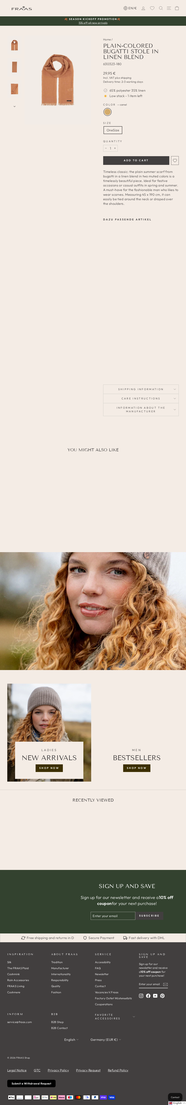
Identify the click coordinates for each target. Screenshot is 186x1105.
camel (107, 112)
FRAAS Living (15, 986)
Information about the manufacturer (141, 409)
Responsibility (60, 980)
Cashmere (13, 992)
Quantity (113, 141)
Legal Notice (17, 1070)
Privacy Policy (58, 1070)
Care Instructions (141, 398)
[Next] (14, 105)
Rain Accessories (18, 980)
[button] (177, 1103)
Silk (9, 962)
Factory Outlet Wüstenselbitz (113, 998)
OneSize (113, 130)
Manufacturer (60, 968)
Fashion (56, 992)
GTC (37, 1070)
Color (115, 104)
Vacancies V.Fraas (106, 992)
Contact (100, 986)
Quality (55, 986)
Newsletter (102, 974)
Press (98, 980)
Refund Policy (118, 1070)
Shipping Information (141, 389)
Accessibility (103, 962)
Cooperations (103, 1004)
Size (107, 123)
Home (107, 39)
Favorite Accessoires (108, 1016)
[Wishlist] (152, 8)
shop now (49, 768)
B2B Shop (57, 1022)
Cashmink (13, 974)
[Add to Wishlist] (175, 160)
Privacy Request (88, 1070)
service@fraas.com (19, 1022)
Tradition (57, 962)
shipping (126, 77)
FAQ (98, 968)
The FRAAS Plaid (18, 968)
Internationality (61, 974)
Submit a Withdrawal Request (31, 1083)
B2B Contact (59, 1028)
